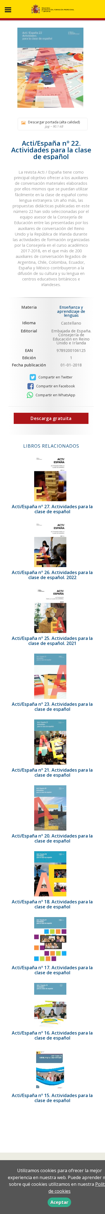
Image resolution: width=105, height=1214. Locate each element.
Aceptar (59, 1202)
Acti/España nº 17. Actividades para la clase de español (52, 970)
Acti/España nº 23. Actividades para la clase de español (52, 706)
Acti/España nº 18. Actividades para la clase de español (52, 904)
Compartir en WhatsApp (55, 395)
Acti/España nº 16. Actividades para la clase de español (52, 1035)
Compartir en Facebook (55, 386)
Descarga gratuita (51, 418)
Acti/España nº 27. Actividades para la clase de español (52, 509)
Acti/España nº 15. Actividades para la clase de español (52, 1097)
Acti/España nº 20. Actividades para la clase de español (52, 838)
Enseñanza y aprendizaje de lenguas (71, 311)
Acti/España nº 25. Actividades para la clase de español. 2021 (52, 640)
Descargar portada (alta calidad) (54, 124)
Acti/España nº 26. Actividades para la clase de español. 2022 (52, 574)
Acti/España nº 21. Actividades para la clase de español (52, 772)
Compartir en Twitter (55, 377)
